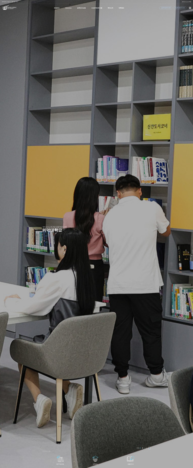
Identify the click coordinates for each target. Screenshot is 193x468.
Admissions (68, 8)
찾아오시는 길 (185, 1)
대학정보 (121, 8)
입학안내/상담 (81, 8)
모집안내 (56, 8)
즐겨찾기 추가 (15, 1)
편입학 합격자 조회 (180, 7)
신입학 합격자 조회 (166, 7)
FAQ (190, 1)
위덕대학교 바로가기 (6, 1)
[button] (145, 448)
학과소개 (110, 8)
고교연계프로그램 (96, 8)
